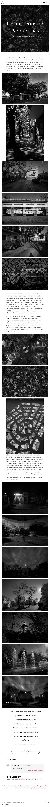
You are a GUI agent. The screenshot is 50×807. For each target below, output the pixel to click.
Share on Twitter (33, 751)
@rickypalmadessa (42, 786)
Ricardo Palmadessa (22, 36)
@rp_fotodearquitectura (38, 788)
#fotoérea (36, 49)
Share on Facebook (18, 751)
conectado (22, 779)
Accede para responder (34, 771)
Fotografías (34, 36)
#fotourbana (44, 49)
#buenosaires (29, 49)
